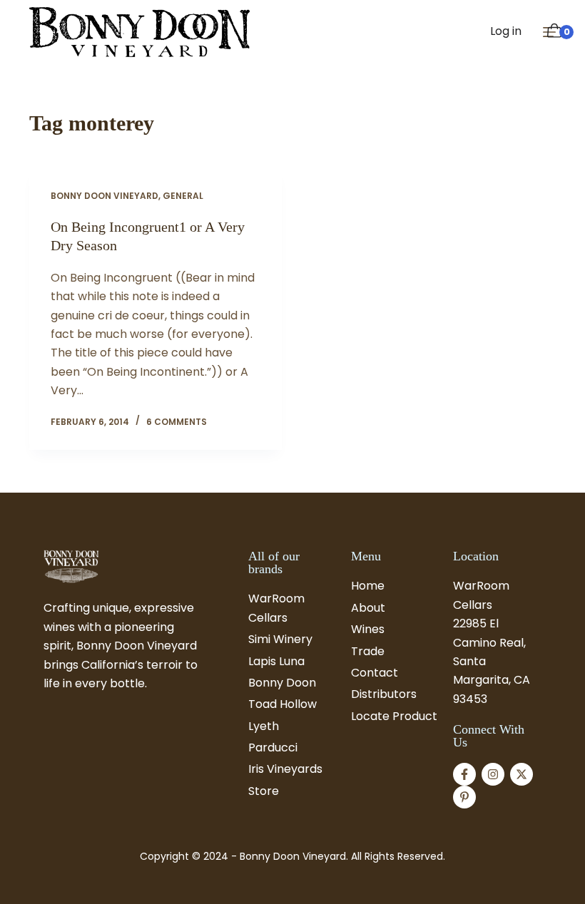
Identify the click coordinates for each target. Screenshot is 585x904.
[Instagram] (493, 774)
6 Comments (176, 422)
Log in (506, 31)
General (183, 196)
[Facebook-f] (464, 774)
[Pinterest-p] (464, 797)
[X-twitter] (521, 774)
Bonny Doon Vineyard (104, 196)
